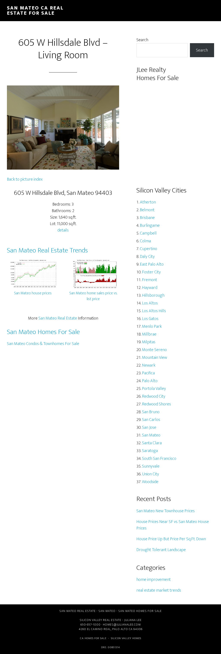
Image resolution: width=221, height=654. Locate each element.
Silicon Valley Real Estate (100, 620)
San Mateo (151, 435)
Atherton (148, 202)
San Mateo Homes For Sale (43, 332)
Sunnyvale (150, 466)
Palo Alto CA (122, 629)
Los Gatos (150, 318)
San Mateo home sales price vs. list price (93, 296)
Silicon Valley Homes (126, 638)
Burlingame (150, 225)
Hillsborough (153, 295)
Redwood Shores (156, 404)
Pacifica (148, 373)
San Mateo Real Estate (57, 318)
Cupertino (148, 248)
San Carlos (151, 419)
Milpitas (148, 342)
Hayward (149, 287)
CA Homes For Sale (93, 638)
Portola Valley (154, 388)
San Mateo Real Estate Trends (47, 250)
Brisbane (147, 217)
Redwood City (153, 396)
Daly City (147, 256)
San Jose (149, 427)
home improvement (153, 579)
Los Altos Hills (154, 311)
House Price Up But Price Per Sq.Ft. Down (171, 539)
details (63, 230)
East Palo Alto (152, 264)
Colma (145, 241)
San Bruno (150, 412)
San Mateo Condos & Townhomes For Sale (43, 343)
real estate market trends (158, 590)
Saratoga (150, 450)
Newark (148, 365)
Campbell (148, 233)
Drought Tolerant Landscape (161, 549)
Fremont (149, 280)
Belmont (147, 210)
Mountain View (154, 357)
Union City (150, 474)
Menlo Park (152, 326)
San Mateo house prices (33, 293)
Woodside (150, 481)
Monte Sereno (154, 349)
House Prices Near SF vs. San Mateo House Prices (172, 525)
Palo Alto (150, 381)
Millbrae (149, 334)
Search (142, 40)
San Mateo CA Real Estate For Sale (35, 10)
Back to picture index (25, 179)
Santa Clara (152, 443)
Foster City (151, 272)
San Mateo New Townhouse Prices (165, 511)
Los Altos (150, 303)
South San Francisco (159, 458)
